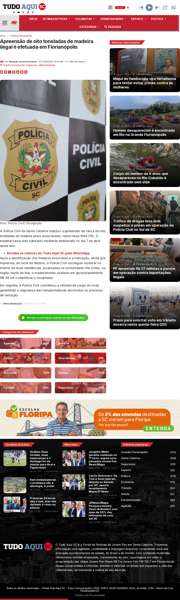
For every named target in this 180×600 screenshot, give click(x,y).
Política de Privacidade (90, 595)
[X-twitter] (23, 12)
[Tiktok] (28, 12)
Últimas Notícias (46, 65)
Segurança (31, 65)
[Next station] (141, 7)
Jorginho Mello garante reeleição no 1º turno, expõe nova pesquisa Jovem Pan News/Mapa (103, 458)
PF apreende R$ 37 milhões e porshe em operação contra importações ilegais (144, 272)
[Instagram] (14, 12)
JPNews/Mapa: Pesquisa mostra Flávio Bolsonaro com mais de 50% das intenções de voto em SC (103, 510)
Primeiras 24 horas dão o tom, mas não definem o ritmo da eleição (43, 502)
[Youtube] (19, 12)
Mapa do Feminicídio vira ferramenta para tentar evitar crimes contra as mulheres (144, 83)
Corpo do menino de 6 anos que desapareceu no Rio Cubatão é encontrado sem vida (140, 178)
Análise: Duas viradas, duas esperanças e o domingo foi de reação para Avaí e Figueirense (42, 459)
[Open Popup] (165, 7)
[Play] (149, 7)
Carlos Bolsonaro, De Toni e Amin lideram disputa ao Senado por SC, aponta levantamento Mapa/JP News (103, 483)
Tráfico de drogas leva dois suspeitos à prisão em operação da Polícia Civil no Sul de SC (143, 225)
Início (2, 35)
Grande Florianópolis (21, 35)
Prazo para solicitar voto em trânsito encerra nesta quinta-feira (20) (144, 322)
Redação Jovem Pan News (23, 61)
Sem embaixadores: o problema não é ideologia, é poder (43, 483)
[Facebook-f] (33, 12)
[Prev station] (157, 7)
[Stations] (173, 7)
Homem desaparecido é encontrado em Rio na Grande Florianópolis (144, 132)
